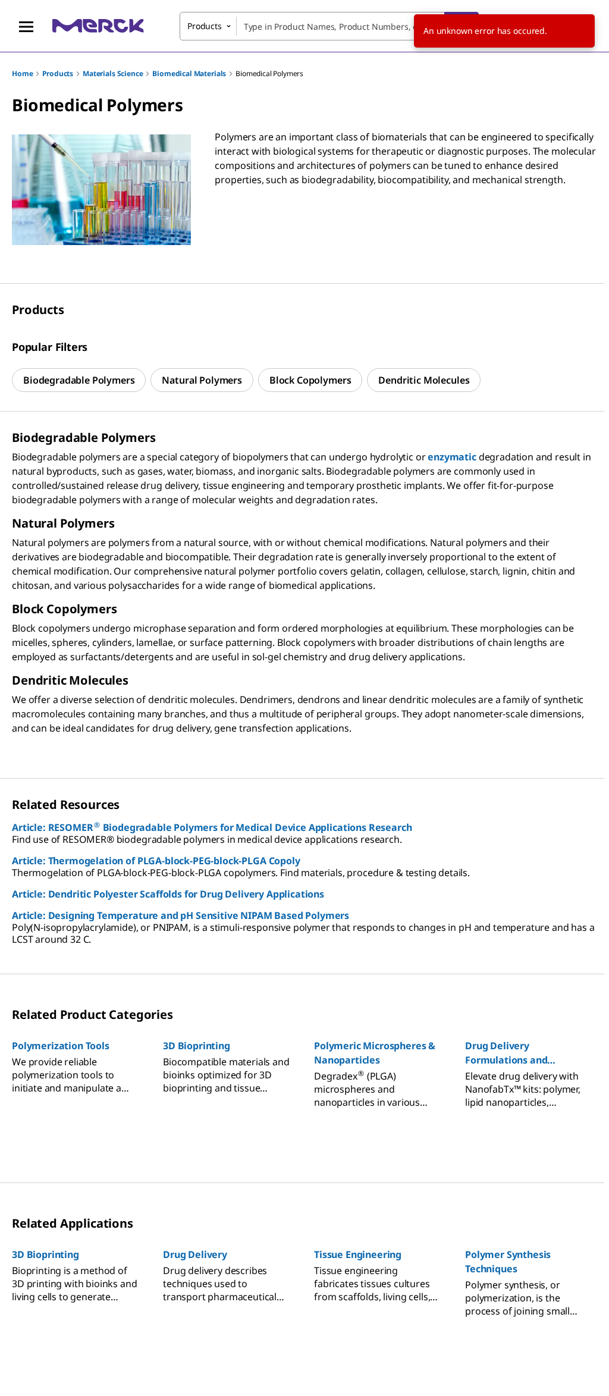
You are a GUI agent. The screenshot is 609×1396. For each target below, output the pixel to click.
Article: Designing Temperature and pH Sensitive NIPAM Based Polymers (180, 915)
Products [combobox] (204, 26)
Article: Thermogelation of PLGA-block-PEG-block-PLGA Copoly (156, 861)
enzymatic (452, 456)
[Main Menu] (26, 26)
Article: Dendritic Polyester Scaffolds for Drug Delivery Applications (168, 894)
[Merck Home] (98, 26)
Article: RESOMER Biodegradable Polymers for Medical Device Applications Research (212, 827)
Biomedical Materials (189, 73)
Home (22, 73)
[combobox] (329, 26)
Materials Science (113, 73)
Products (57, 73)
